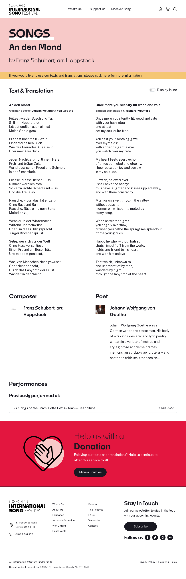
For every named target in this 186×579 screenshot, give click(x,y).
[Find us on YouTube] (170, 537)
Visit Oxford (59, 525)
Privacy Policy (147, 561)
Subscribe (141, 526)
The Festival (95, 509)
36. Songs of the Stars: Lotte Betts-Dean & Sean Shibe (54, 408)
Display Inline (167, 90)
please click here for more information (113, 75)
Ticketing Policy (167, 561)
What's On (58, 504)
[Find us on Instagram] (163, 537)
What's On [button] (75, 9)
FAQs (91, 514)
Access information (63, 520)
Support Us (97, 9)
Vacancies (94, 520)
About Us (57, 509)
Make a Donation (90, 472)
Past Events (59, 530)
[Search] (175, 9)
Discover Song (121, 9)
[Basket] (168, 9)
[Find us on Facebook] (148, 537)
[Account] (161, 9)
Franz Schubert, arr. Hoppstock (55, 60)
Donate (92, 504)
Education (58, 514)
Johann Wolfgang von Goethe (52, 110)
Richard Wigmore (138, 110)
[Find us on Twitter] (155, 537)
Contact (93, 525)
